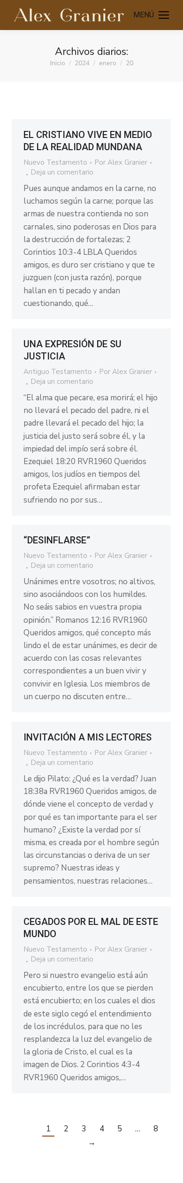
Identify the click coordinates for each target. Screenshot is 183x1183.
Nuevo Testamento (55, 162)
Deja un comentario (61, 172)
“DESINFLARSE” (56, 540)
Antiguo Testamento (57, 371)
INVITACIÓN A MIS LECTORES (87, 737)
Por (120, 162)
